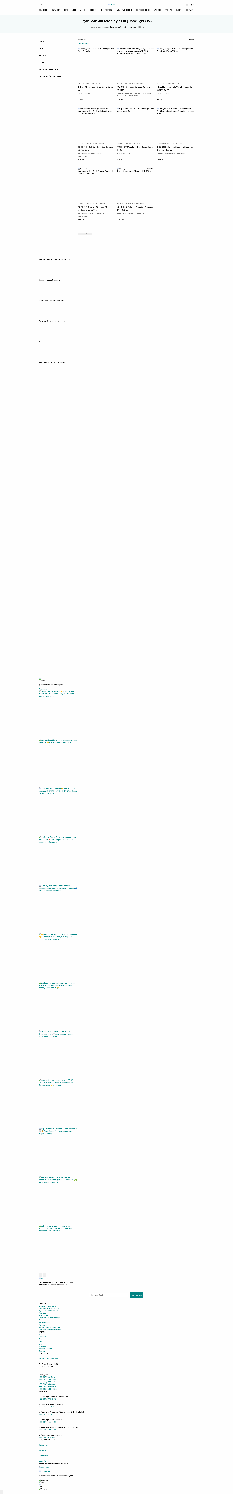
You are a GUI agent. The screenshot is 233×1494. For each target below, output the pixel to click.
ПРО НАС (168, 10)
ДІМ (74, 10)
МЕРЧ (82, 10)
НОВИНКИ (93, 10)
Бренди (42, 1351)
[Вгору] (1, 1492)
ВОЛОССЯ (43, 10)
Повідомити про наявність (136, 224)
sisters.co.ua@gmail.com (48, 1359)
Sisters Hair (43, 1445)
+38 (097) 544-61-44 (47, 1422)
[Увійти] (187, 4)
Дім (40, 1342)
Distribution (43, 1456)
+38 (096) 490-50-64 (48, 1389)
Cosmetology (44, 1461)
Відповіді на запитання (48, 1311)
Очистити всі (83, 43)
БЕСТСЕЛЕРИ (107, 10)
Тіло (40, 1339)
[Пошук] (45, 4)
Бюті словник (44, 1322)
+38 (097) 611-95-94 (47, 1407)
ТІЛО (66, 10)
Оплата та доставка (47, 1306)
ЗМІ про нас (44, 1315)
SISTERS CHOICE (143, 10)
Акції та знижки (45, 1349)
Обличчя (42, 1337)
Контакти (43, 1325)
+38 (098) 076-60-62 (48, 1437)
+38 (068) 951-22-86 (47, 1387)
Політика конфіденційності (50, 1330)
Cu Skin (120, 83)
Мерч (41, 1344)
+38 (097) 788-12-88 (47, 1379)
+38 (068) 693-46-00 (48, 1384)
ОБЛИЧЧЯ (55, 10)
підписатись (136, 1295)
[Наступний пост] (44, 1275)
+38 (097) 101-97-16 (47, 1414)
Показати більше (85, 234)
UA (40, 5)
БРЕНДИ (157, 10)
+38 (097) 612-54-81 (47, 1377)
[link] (192, 4)
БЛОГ (178, 10)
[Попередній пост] (40, 1275)
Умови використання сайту (50, 1327)
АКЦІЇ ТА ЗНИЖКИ (124, 10)
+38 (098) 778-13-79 (47, 1399)
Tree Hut (81, 83)
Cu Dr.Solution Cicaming (135, 83)
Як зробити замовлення (49, 1308)
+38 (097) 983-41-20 (47, 1382)
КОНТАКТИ (189, 10)
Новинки (42, 1346)
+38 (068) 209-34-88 (47, 1430)
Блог (41, 1320)
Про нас (42, 1313)
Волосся (42, 1334)
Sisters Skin (43, 1450)
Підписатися (44, 689)
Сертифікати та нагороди (49, 1318)
